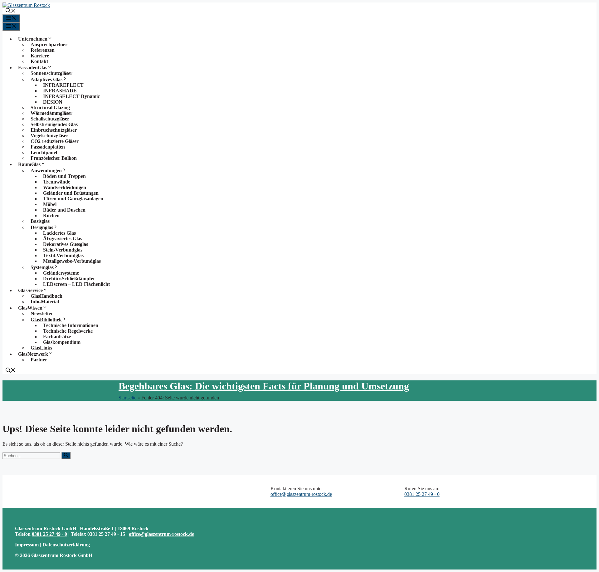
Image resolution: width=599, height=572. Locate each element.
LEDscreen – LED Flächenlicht (76, 284)
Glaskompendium (61, 342)
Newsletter (42, 313)
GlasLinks (41, 347)
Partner (39, 359)
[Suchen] (66, 455)
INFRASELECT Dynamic (71, 96)
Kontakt (39, 61)
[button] (10, 11)
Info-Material (45, 301)
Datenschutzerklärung (66, 544)
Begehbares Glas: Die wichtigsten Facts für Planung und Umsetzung (264, 386)
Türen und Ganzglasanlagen (73, 198)
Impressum (27, 544)
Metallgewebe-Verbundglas (72, 261)
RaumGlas (29, 164)
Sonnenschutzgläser (51, 73)
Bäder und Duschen (64, 210)
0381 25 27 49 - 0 (422, 494)
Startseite (127, 397)
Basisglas (40, 221)
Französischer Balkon (54, 158)
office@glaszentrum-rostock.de (301, 494)
